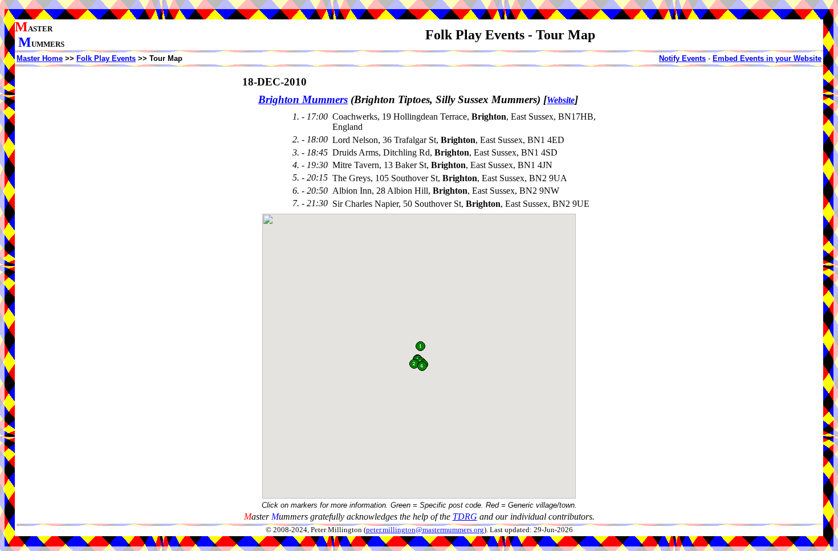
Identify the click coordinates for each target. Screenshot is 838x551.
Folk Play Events (106, 58)
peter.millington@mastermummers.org (425, 530)
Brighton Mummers (303, 99)
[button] (420, 346)
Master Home (40, 58)
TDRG (465, 516)
